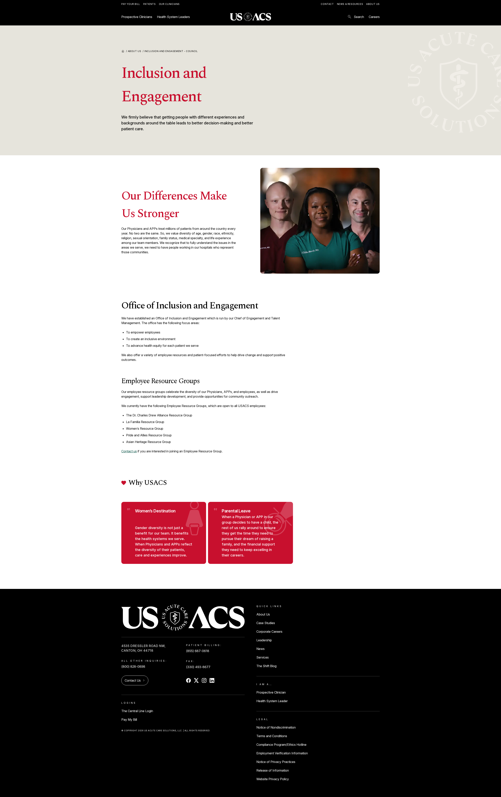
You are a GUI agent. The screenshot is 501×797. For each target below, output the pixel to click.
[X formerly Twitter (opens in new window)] (196, 680)
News (260, 649)
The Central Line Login (137, 711)
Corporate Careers (269, 631)
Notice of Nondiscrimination (276, 727)
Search (355, 16)
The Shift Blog (266, 666)
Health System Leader (272, 701)
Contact (327, 4)
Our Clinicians (169, 4)
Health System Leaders (173, 17)
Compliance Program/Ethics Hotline (281, 745)
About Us (373, 4)
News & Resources (350, 4)
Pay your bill (130, 4)
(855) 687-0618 (197, 651)
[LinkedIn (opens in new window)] (212, 680)
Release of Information (272, 770)
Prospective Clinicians (136, 17)
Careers (374, 17)
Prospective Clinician (271, 692)
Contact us (129, 451)
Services (262, 657)
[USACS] (250, 17)
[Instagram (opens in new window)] (204, 680)
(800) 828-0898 (133, 667)
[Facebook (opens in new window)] (188, 680)
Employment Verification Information (282, 753)
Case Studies (265, 623)
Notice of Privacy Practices (275, 762)
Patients (149, 4)
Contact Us (133, 680)
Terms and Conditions (271, 736)
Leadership (264, 640)
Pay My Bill (129, 720)
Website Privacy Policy (272, 779)
